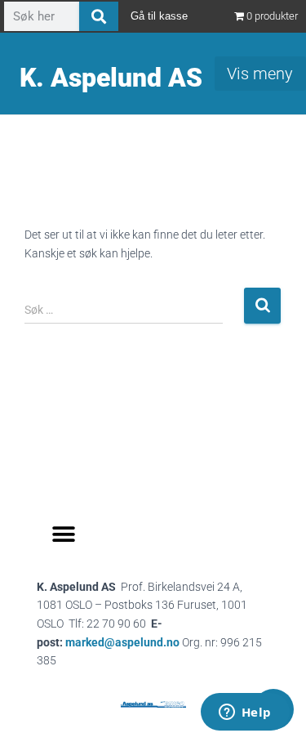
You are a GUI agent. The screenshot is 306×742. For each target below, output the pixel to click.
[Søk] (98, 16)
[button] (63, 534)
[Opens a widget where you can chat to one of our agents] (245, 713)
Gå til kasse (159, 16)
